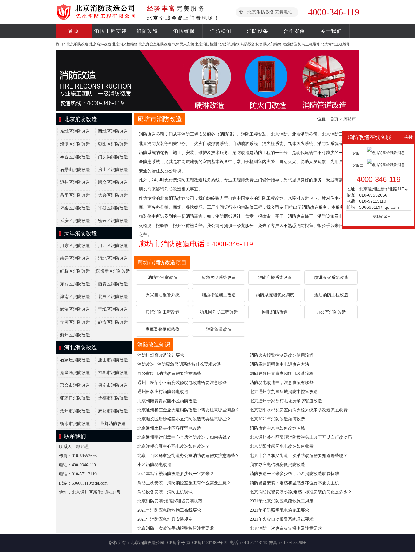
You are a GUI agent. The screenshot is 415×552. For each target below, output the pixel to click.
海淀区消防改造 (75, 144)
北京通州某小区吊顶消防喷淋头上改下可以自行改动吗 (301, 437)
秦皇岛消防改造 (75, 372)
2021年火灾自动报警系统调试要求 (282, 519)
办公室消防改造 (331, 312)
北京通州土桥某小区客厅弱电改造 (169, 428)
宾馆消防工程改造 (163, 312)
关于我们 (331, 31)
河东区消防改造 (75, 245)
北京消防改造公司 (147, 542)
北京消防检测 (206, 44)
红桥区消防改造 (75, 271)
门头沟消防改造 (113, 157)
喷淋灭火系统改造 (331, 277)
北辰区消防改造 (113, 296)
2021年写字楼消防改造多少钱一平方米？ (175, 473)
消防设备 (258, 31)
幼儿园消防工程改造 (219, 312)
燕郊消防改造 (113, 423)
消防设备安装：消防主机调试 (165, 492)
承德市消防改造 (113, 398)
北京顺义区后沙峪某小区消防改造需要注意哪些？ (184, 419)
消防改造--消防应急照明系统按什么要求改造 (179, 364)
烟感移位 (290, 44)
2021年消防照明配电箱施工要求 (279, 510)
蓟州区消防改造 (75, 335)
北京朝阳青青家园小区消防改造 (167, 401)
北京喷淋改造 (100, 44)
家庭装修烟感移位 (163, 329)
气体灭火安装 (183, 44)
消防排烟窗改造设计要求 (160, 355)
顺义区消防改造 (113, 182)
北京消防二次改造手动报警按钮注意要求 (175, 528)
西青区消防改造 (113, 284)
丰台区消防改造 (75, 157)
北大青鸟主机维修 (335, 44)
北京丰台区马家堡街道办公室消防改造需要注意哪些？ (188, 455)
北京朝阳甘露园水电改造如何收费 (282, 446)
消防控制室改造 (162, 277)
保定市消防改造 (113, 385)
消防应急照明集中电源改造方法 (279, 364)
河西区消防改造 (113, 245)
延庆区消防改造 (75, 220)
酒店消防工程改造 (331, 295)
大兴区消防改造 (113, 195)
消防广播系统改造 (275, 277)
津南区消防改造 (75, 296)
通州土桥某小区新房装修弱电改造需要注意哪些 (182, 382)
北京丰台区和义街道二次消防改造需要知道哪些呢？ (299, 455)
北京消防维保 (229, 44)
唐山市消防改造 (113, 360)
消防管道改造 (219, 329)
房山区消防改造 (113, 169)
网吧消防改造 (275, 312)
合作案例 (294, 31)
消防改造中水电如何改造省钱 (277, 428)
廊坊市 (349, 119)
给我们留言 (382, 216)
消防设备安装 (251, 44)
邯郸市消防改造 (113, 372)
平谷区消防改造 (113, 208)
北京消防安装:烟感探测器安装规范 (169, 501)
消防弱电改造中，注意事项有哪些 (282, 382)
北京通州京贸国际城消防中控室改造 (284, 391)
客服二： (359, 165)
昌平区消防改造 (75, 195)
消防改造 (147, 31)
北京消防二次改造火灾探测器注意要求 (286, 528)
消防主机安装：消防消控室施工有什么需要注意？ (184, 483)
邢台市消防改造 (75, 385)
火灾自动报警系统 (163, 295)
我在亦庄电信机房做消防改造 (277, 464)
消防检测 (221, 31)
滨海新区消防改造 (113, 271)
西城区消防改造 (113, 131)
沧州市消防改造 (75, 411)
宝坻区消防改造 (113, 309)
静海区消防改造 (113, 322)
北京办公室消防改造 (155, 44)
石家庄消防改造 (75, 360)
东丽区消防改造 (75, 284)
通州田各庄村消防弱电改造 (162, 391)
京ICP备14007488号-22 (207, 542)
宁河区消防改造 (75, 322)
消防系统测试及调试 (275, 295)
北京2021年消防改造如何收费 (277, 419)
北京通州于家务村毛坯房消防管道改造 (286, 401)
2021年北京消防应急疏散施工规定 (282, 501)
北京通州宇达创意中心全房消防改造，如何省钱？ (184, 437)
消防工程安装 (110, 31)
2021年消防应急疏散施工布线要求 (169, 510)
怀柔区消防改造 (75, 208)
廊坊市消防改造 (113, 411)
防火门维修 (272, 44)
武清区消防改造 (75, 309)
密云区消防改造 (113, 220)
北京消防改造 (77, 44)
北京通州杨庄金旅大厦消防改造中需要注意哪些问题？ (188, 410)
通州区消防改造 (75, 182)
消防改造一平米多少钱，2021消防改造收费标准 (294, 473)
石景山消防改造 (75, 169)
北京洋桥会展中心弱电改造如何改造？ (173, 446)
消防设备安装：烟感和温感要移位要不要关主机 (294, 483)
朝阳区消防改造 (113, 144)
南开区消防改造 (75, 258)
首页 (73, 31)
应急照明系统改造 (219, 277)
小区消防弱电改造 (154, 464)
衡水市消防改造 (75, 423)
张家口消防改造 (75, 398)
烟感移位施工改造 (219, 295)
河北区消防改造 (113, 258)
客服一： (359, 153)
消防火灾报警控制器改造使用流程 (282, 355)
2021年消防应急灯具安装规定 (165, 519)
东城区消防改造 (75, 131)
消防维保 (184, 31)
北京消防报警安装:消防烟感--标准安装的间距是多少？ (301, 492)
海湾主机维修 (309, 44)
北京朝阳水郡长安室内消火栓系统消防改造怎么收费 (299, 410)
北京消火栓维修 (125, 44)
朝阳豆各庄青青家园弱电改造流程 (282, 373)
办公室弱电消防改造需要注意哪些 (169, 373)
